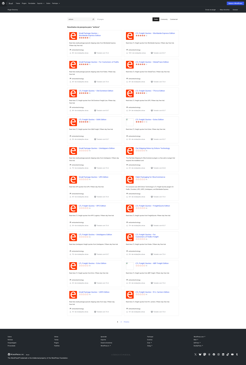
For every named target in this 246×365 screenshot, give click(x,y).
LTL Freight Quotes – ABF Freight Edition (152, 263)
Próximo (126, 322)
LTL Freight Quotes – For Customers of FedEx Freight (147, 236)
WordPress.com (199, 336)
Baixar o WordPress (235, 3)
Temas (56, 339)
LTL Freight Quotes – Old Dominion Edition (96, 91)
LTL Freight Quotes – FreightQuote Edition (153, 206)
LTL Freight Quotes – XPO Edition (92, 206)
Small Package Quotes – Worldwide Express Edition (90, 34)
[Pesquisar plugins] (93, 19)
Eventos (149, 339)
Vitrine (56, 336)
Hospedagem (12, 343)
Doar (149, 343)
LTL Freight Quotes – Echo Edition (92, 263)
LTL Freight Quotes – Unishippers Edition (95, 235)
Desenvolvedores (106, 343)
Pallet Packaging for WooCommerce (150, 177)
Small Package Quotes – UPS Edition (93, 177)
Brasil (27, 354)
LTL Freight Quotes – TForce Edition (150, 91)
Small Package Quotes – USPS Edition (94, 292)
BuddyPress (198, 346)
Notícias (10, 339)
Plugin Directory (13, 9)
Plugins (56, 343)
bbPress (197, 343)
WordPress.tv (106, 346)
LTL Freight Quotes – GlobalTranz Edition (152, 62)
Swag (149, 346)
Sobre (10, 336)
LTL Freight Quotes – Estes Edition (150, 119)
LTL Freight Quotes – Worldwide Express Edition (155, 33)
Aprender (104, 336)
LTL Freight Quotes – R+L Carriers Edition (152, 292)
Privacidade (11, 346)
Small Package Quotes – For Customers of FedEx (99, 62)
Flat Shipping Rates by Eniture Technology (153, 148)
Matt (196, 339)
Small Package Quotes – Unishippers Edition (97, 148)
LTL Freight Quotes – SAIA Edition (92, 119)
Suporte (103, 339)
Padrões (57, 346)
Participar (150, 336)
